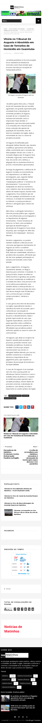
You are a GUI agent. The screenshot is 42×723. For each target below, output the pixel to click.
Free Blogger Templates (33, 720)
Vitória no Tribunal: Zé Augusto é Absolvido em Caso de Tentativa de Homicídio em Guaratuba (21, 436)
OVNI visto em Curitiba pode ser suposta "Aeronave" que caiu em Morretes (23, 708)
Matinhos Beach (7, 683)
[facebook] (15, 717)
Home (5, 29)
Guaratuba (30, 29)
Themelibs (21, 720)
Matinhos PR (6, 680)
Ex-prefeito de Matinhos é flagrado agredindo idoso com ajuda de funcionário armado (24, 698)
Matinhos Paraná (25, 683)
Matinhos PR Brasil (23, 680)
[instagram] (26, 717)
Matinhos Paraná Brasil (25, 676)
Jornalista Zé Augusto (11, 30)
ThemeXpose (13, 720)
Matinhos (5, 676)
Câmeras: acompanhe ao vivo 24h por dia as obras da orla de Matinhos (25, 512)
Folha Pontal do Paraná (17, 29)
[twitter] (19, 717)
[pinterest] (23, 717)
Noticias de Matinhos (8, 687)
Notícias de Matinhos (13, 628)
